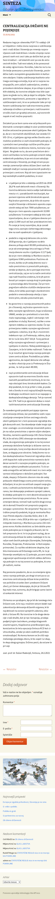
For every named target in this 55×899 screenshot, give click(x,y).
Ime (5, 722)
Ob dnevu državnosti (12, 820)
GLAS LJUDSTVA (23, 843)
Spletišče (7, 734)
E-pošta (7, 728)
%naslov (9, 669)
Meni (5, 14)
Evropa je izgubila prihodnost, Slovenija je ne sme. (25, 802)
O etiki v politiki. (10, 806)
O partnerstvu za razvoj (13, 815)
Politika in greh (9, 811)
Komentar (9, 702)
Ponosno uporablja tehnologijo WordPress (21, 893)
